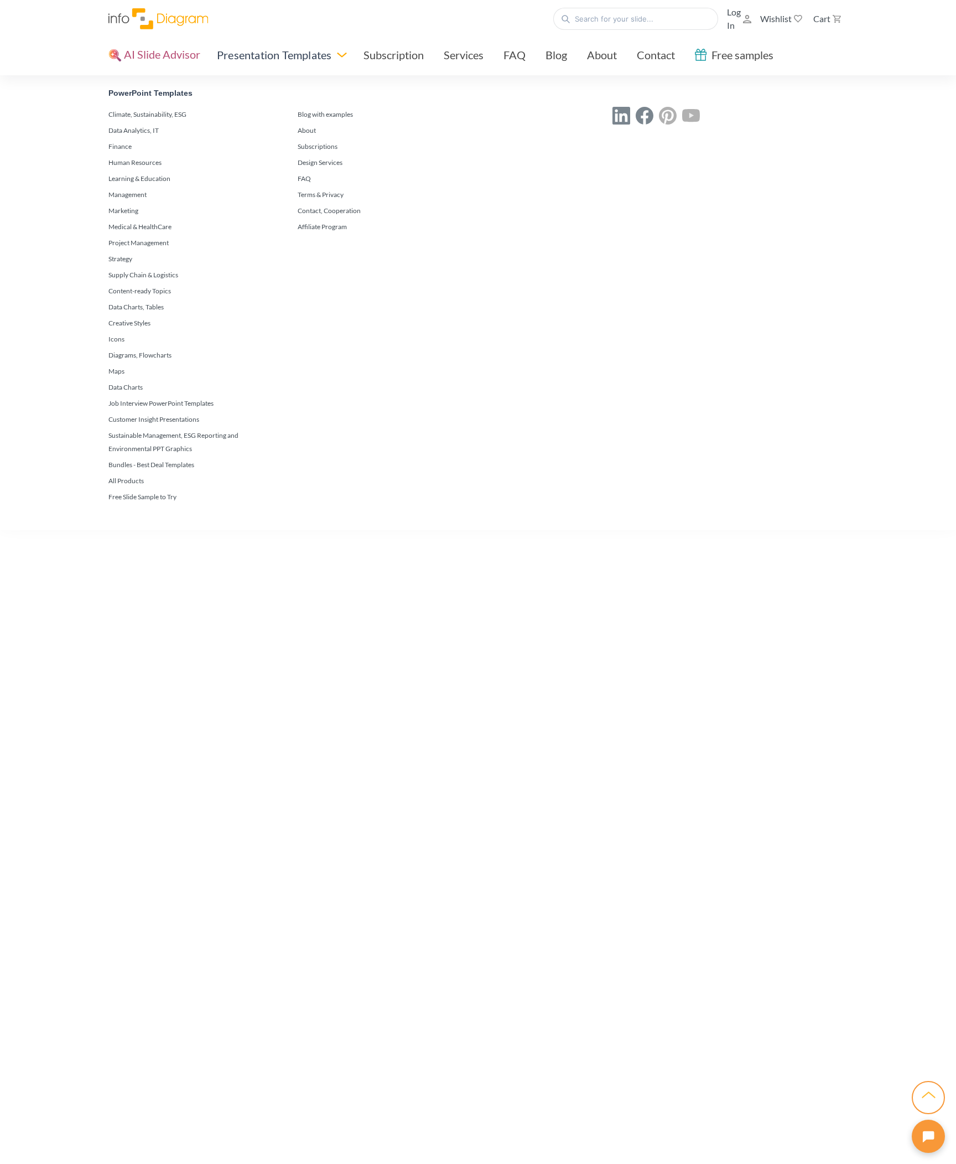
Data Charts (125, 387)
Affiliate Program (322, 227)
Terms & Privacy (321, 194)
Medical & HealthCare (140, 227)
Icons (116, 339)
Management (127, 194)
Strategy (120, 259)
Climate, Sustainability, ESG (147, 114)
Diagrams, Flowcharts (140, 355)
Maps (116, 371)
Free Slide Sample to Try (142, 497)
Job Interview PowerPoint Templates (161, 403)
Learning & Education (139, 178)
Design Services (320, 162)
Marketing (123, 210)
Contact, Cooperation (329, 210)
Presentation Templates (274, 54)
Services (464, 54)
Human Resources (135, 162)
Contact (656, 54)
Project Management (138, 243)
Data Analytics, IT (133, 130)
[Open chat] (928, 1136)
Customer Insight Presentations (153, 419)
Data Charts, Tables (136, 307)
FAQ (514, 54)
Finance (120, 146)
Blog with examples (325, 114)
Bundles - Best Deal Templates (151, 465)
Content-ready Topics (139, 291)
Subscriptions (317, 146)
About (602, 54)
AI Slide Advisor (161, 54)
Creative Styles (129, 323)
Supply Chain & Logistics (143, 275)
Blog (556, 54)
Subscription (393, 54)
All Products (126, 481)
